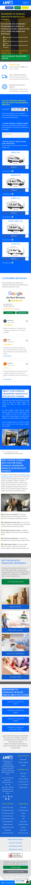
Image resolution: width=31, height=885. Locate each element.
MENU (25, 3)
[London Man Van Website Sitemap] (9, 799)
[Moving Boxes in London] (15, 595)
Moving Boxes (15, 606)
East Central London (23, 810)
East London (23, 807)
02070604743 (9, 7)
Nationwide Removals (8, 821)
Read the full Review (7, 355)
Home (3, 451)
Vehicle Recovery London (15, 849)
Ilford (23, 818)
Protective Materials (15, 653)
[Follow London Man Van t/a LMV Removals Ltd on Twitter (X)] (6, 796)
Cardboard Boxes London (15, 846)
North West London (23, 824)
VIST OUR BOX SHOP (16, 582)
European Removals (7, 824)
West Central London (23, 833)
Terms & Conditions (23, 762)
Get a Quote (25, 7)
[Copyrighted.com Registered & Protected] (15, 855)
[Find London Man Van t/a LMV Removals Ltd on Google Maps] (9, 796)
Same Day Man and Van (7, 833)
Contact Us (7, 780)
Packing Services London (8, 827)
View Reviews (9, 312)
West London (23, 830)
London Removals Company (15, 839)
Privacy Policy (23, 759)
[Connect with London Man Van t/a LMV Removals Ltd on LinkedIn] (6, 799)
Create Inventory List (23, 781)
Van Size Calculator (23, 779)
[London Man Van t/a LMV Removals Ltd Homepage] (8, 2)
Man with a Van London (15, 842)
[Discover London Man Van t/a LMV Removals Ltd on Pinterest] (11, 796)
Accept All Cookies (15, 867)
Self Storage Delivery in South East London (13, 453)
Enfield (23, 813)
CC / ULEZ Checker (23, 784)
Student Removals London (8, 818)
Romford (23, 827)
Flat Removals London (7, 816)
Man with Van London (7, 807)
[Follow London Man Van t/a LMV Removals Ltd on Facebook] (3, 796)
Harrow (23, 816)
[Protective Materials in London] (15, 642)
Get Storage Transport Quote (14, 57)
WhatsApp (17, 7)
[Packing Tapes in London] (15, 666)
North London (23, 821)
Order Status (23, 773)
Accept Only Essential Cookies (15, 871)
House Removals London (8, 810)
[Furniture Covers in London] (15, 619)
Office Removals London (8, 813)
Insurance (23, 765)
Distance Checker (23, 787)
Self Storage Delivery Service (12, 451)
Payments (23, 776)
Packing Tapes (15, 677)
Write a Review (22, 312)
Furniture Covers (15, 630)
